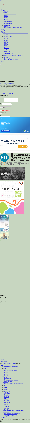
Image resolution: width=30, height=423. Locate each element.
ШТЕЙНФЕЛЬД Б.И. (7, 51)
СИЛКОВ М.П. (6, 404)
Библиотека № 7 (6, 19)
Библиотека (6, 83)
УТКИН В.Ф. (6, 50)
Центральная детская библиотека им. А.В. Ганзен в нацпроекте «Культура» (13, 383)
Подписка (4, 385)
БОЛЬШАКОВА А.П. (7, 39)
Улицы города (6, 34)
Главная (2, 9)
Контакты (2, 61)
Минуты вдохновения (7, 408)
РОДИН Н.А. (6, 47)
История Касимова (5, 389)
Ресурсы (2, 29)
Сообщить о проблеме (5, 130)
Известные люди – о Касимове (7, 391)
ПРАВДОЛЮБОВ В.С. (7, 46)
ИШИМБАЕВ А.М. (6, 41)
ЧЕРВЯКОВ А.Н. (6, 406)
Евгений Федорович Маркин (8, 22)
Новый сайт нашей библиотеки (7, 11)
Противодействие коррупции (8, 381)
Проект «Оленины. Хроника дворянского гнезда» (10, 58)
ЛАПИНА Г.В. (6, 43)
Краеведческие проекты (6, 57)
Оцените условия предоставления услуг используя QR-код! (10, 366)
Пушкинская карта (3, 417)
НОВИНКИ (4, 30)
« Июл (1, 303)
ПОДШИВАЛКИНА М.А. (7, 45)
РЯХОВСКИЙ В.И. (6, 48)
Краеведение (3, 32)
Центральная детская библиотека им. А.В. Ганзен (10, 370)
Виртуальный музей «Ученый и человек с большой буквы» (11, 59)
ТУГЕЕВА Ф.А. (6, 49)
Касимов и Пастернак (7, 409)
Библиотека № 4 (6, 17)
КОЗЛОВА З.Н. (6, 42)
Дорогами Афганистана (6, 56)
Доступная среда (5, 28)
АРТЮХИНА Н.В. (6, 38)
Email (1, 104)
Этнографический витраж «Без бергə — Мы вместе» (11, 415)
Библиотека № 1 (6, 15)
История (4, 13)
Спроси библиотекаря (4, 60)
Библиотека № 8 (6, 375)
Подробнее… (1, 422)
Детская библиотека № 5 (7, 18)
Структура (4, 368)
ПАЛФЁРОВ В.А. (6, 400)
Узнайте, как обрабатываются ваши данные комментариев (20, 108)
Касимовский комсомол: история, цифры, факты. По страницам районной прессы (13, 55)
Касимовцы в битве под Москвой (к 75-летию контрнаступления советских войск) (13, 54)
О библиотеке (3, 10)
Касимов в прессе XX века (7, 390)
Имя (1, 103)
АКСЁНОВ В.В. (6, 392)
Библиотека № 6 (6, 374)
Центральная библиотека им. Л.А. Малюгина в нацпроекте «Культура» (13, 27)
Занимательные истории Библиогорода (9, 53)
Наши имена (4, 376)
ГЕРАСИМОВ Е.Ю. (6, 40)
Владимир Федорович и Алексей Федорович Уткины (11, 24)
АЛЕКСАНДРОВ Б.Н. (7, 37)
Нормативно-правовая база (6, 25)
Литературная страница (6, 407)
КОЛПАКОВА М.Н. (7, 398)
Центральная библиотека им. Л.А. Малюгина (12, 2)
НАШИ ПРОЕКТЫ (5, 26)
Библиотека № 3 (6, 372)
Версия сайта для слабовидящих (6, 110)
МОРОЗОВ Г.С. (6, 44)
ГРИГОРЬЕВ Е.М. (6, 396)
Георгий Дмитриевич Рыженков (8, 379)
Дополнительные (5, 387)
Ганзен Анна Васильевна (7, 377)
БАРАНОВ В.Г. (6, 394)
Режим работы (5, 12)
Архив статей (6, 411)
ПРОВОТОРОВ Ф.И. (7, 402)
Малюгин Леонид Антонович (8, 21)
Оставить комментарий (11, 83)
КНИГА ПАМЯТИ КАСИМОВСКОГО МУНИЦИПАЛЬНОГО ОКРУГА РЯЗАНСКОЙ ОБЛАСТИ (15, 33)
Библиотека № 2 (6, 16)
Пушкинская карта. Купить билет (7, 62)
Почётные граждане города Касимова (7, 36)
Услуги (2, 31)
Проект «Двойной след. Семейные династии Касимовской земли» (12, 413)
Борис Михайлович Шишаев (8, 23)
